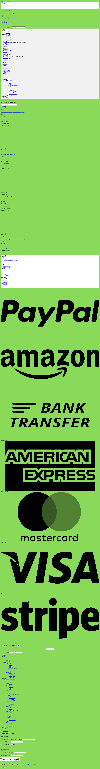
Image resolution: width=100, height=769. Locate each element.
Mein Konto (6, 264)
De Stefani (5, 48)
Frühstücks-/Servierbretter (11, 85)
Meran (4, 61)
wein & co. (5, 30)
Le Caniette (5, 56)
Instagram (5, 283)
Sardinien (8, 711)
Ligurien (8, 695)
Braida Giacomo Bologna (8, 42)
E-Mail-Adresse (7, 752)
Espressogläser (12, 92)
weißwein (8, 33)
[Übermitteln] (3, 654)
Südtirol (7, 715)
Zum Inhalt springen (5, 1)
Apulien (7, 683)
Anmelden (14, 744)
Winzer (4, 36)
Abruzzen (8, 680)
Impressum (5, 257)
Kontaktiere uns (6, 267)
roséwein (8, 34)
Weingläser (11, 84)
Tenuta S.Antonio (12, 726)
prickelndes (8, 661)
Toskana (8, 717)
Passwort (5, 741)
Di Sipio (10, 682)
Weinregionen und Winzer (8, 679)
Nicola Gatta (6, 62)
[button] (3, 47)
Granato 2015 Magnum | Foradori (8, 196)
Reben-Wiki (5, 97)
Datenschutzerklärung (33, 764)
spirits (4, 728)
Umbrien (8, 721)
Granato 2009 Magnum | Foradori (8, 154)
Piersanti (5, 68)
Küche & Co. (6, 79)
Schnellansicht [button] (4, 107)
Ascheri (5, 41)
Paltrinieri (5, 64)
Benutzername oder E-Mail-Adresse (11, 739)
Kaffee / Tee (8, 89)
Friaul (7, 690)
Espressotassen (12, 90)
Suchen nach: (9, 27)
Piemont (8, 706)
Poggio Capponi (6, 70)
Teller (10, 83)
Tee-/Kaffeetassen (12, 91)
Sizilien (7, 713)
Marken (7, 701)
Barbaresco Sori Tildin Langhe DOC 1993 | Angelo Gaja (13, 112)
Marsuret (5, 60)
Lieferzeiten (5, 259)
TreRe (4, 72)
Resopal (10, 87)
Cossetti (5, 46)
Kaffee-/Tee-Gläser (13, 94)
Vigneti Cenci (6, 73)
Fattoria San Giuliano (13, 710)
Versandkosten (6, 121)
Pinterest (5, 284)
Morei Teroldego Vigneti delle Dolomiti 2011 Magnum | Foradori (15, 239)
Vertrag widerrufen (50, 648)
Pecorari (5, 65)
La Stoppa (5, 55)
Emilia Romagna (9, 685)
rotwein (7, 31)
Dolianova (11, 712)
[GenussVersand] (4, 3)
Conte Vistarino (6, 44)
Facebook (5, 282)
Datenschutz (6, 256)
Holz (10, 86)
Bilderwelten (6, 96)
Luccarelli (5, 58)
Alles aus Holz (9, 95)
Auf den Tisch (9, 80)
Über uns (5, 268)
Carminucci (5, 43)
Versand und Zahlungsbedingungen (11, 260)
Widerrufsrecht (6, 266)
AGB (4, 255)
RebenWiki (5, 727)
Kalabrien (8, 693)
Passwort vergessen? (5, 746)
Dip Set (10, 81)
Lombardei (8, 696)
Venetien (8, 722)
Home (4, 29)
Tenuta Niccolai (6, 71)
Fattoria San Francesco (8, 54)
